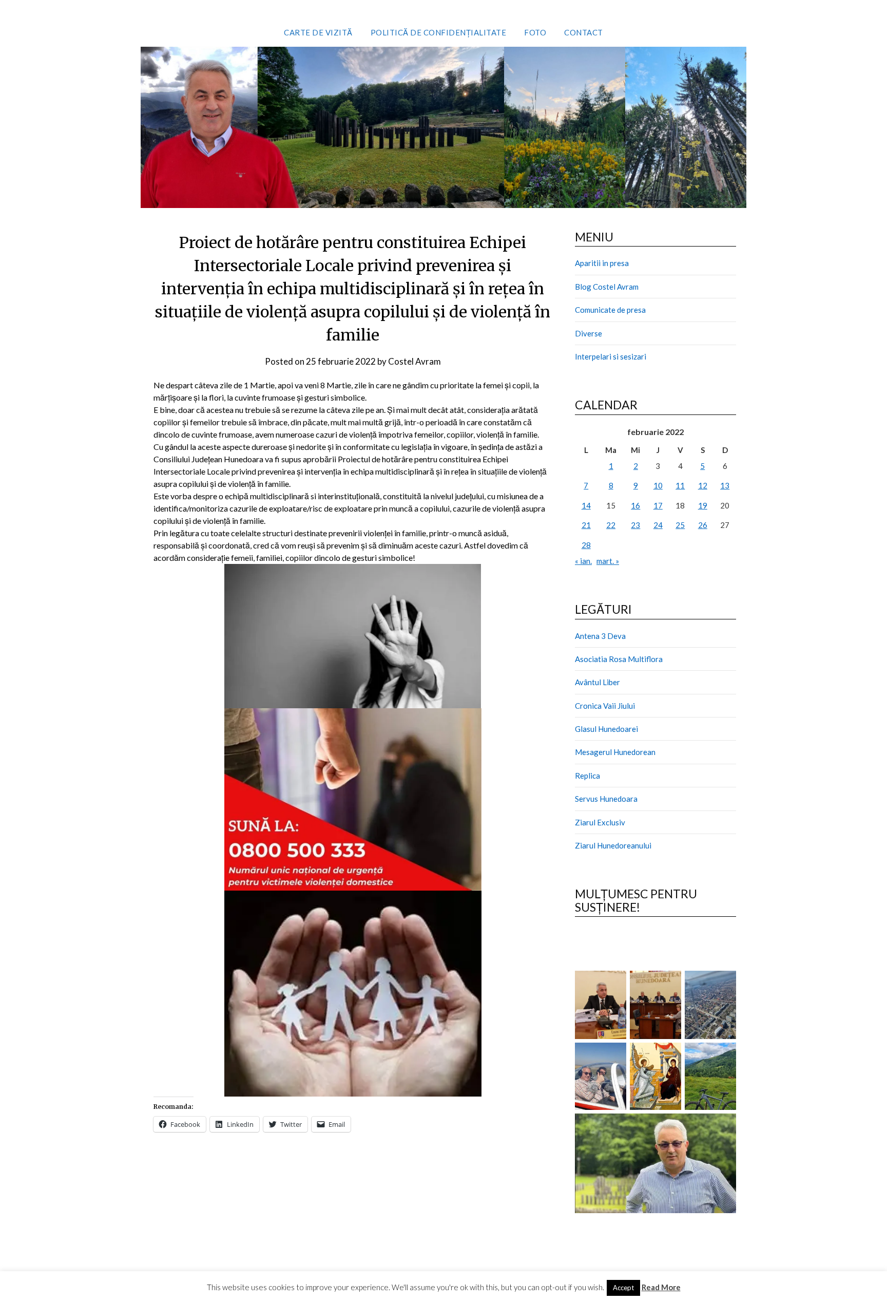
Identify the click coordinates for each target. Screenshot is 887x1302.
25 (680, 525)
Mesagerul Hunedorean (615, 752)
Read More (661, 1287)
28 (586, 545)
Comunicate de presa (610, 309)
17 (658, 505)
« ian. (583, 560)
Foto (535, 32)
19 (702, 505)
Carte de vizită (318, 32)
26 (702, 525)
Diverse (588, 333)
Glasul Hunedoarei (606, 728)
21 (586, 525)
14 (586, 505)
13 (724, 485)
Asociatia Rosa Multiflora (619, 659)
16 (635, 505)
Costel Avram (414, 361)
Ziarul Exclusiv (600, 822)
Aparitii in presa (602, 263)
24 (658, 525)
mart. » (607, 560)
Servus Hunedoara (606, 798)
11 (680, 485)
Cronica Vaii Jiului (605, 705)
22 (610, 525)
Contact (583, 32)
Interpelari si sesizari (610, 356)
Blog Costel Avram (607, 286)
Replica (587, 775)
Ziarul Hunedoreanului (613, 845)
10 (658, 485)
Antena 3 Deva (600, 635)
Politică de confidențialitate (439, 32)
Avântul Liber (597, 682)
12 (702, 485)
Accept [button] (623, 1288)
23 (635, 525)
